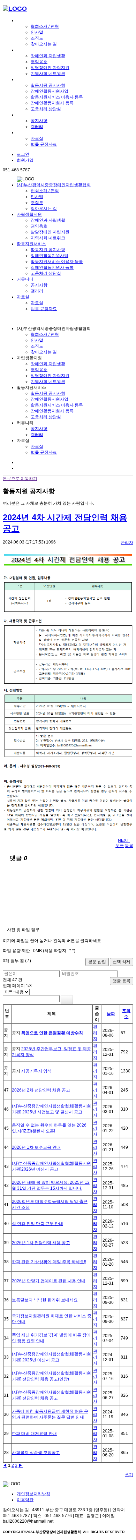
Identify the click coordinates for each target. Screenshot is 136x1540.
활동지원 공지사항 (48, 85)
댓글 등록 (121, 980)
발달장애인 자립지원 (50, 67)
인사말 (37, 32)
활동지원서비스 (31, 79)
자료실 (23, 132)
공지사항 (39, 120)
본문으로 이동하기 (20, 478)
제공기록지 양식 (36, 1071)
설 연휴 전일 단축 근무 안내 (37, 1223)
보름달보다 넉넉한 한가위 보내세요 (45, 1300)
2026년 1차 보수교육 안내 (36, 1147)
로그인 (23, 154)
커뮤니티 (25, 114)
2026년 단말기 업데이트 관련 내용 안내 (48, 1280)
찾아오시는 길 (44, 44)
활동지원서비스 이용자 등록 (57, 97)
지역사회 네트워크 (48, 73)
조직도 (37, 38)
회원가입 (25, 160)
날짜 (111, 1013)
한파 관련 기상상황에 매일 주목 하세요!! (49, 1261)
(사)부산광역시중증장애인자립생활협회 (54, 20)
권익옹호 (39, 61)
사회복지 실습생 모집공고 (36, 1452)
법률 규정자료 (44, 144)
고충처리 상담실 (46, 108)
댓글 (119, 845)
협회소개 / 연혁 (45, 26)
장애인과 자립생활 (48, 55)
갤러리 (37, 126)
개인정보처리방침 (33, 1493)
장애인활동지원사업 (49, 91)
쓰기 (129, 1474)
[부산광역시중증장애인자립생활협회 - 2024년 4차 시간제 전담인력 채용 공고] (15, 8)
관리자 (127, 542)
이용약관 (25, 1499)
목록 (129, 845)
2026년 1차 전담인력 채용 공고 (41, 1242)
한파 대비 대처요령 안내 (34, 1433)
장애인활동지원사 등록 (52, 103)
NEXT (124, 840)
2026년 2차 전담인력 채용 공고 (41, 1090)
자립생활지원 (29, 50)
